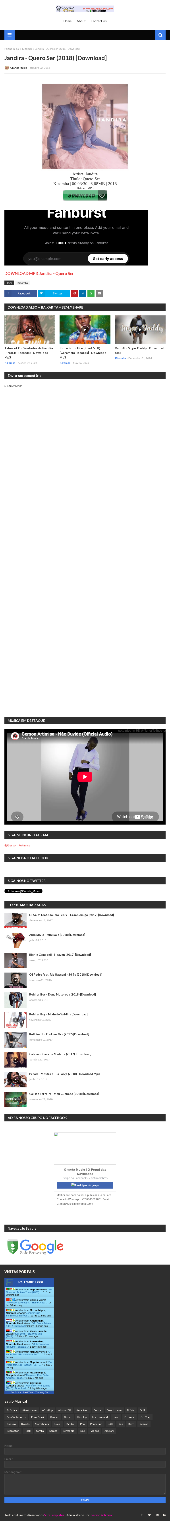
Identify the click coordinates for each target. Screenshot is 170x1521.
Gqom (67, 1417)
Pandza (70, 1424)
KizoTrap (145, 1417)
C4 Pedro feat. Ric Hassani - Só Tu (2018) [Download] (65, 974)
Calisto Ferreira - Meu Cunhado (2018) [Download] (64, 1094)
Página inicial (11, 48)
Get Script (16, 1392)
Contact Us (99, 21)
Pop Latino (96, 1424)
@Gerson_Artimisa (17, 845)
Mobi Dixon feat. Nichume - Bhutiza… (28, 1345)
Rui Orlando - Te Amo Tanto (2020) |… (29, 1290)
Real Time (28, 1392)
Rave (131, 1424)
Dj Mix (130, 1410)
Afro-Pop (47, 1410)
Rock (28, 1430)
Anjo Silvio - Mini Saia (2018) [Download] (57, 935)
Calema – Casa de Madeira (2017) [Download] (60, 1054)
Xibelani (109, 1430)
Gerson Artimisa (101, 1515)
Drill (142, 1410)
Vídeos (95, 1430)
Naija (57, 1424)
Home (68, 21)
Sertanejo (68, 1430)
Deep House (114, 1410)
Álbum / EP (64, 1410)
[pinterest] (164, 1515)
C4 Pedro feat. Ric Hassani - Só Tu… (29, 1353)
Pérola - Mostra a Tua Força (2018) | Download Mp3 (64, 1074)
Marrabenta (42, 1424)
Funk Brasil (37, 1417)
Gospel (54, 1417)
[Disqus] (85, 541)
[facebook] (142, 1515)
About (81, 21)
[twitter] (149, 1515)
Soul (82, 1430)
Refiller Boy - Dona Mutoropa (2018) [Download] (62, 994)
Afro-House (29, 1410)
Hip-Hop (82, 1417)
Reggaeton (13, 1430)
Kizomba (27, 48)
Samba (40, 1430)
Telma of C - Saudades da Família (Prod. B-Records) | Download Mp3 (28, 352)
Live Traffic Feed (29, 1282)
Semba (53, 1430)
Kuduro (11, 1424)
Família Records (16, 1417)
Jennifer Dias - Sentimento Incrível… (24, 1314)
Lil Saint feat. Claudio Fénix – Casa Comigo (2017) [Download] (71, 915)
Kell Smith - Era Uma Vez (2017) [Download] (59, 1034)
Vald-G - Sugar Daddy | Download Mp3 (139, 350)
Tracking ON (41, 1392)
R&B (110, 1424)
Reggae (144, 1424)
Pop (82, 1424)
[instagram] (157, 1515)
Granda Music (18, 67)
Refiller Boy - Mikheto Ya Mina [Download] (58, 1014)
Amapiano (82, 1410)
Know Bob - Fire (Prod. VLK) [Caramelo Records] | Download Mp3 (83, 352)
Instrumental (100, 1417)
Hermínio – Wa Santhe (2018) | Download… (28, 1387)
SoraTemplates (54, 1515)
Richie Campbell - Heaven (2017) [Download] (60, 954)
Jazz (115, 1417)
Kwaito (25, 1424)
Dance (97, 1410)
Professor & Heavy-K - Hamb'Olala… (27, 1302)
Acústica (12, 1410)
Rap (121, 1424)
